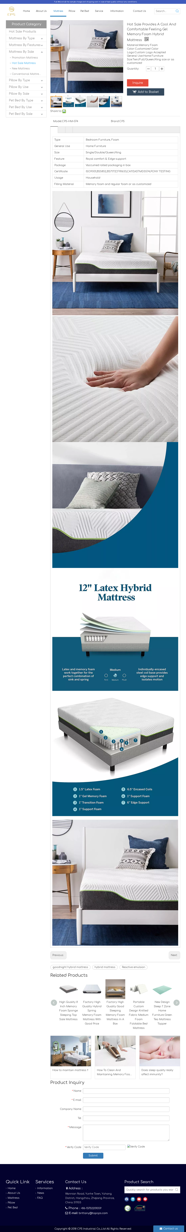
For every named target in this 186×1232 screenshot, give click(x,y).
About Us (14, 1193)
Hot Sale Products (22, 31)
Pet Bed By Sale (21, 114)
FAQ (40, 1198)
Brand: (115, 121)
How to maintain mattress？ (70, 1070)
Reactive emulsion (133, 967)
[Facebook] (126, 1199)
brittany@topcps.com (93, 1213)
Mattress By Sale (21, 51)
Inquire (137, 82)
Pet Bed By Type (21, 100)
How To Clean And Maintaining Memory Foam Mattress (114, 1073)
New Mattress (21, 68)
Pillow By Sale (19, 93)
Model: (57, 121)
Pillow (11, 1202)
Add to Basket (148, 92)
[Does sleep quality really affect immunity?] (160, 1051)
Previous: (58, 955)
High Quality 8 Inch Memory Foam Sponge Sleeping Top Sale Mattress (68, 1011)
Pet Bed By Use (20, 107)
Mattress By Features (25, 45)
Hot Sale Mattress (24, 63)
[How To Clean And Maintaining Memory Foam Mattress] (115, 1051)
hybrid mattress (105, 967)
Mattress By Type (22, 38)
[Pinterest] (145, 1199)
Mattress (13, 1198)
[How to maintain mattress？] (70, 1051)
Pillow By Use (19, 87)
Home (11, 1188)
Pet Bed (13, 1207)
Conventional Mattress (27, 74)
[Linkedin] (133, 1199)
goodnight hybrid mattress (70, 967)
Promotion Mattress (25, 57)
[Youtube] (139, 1199)
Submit (93, 1155)
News (40, 1193)
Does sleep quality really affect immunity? (157, 1072)
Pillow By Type (19, 80)
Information (45, 1188)
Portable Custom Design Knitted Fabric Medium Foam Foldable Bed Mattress (138, 1015)
